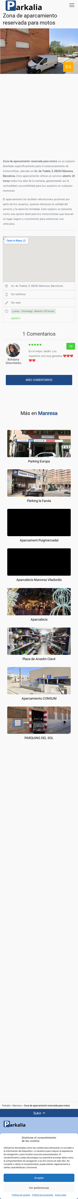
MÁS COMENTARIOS (39, 380)
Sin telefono (18, 294)
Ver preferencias (39, 1188)
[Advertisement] (39, 115)
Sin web (15, 302)
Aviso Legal (60, 1195)
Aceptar (39, 1178)
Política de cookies (21, 1195)
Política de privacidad (42, 1195)
